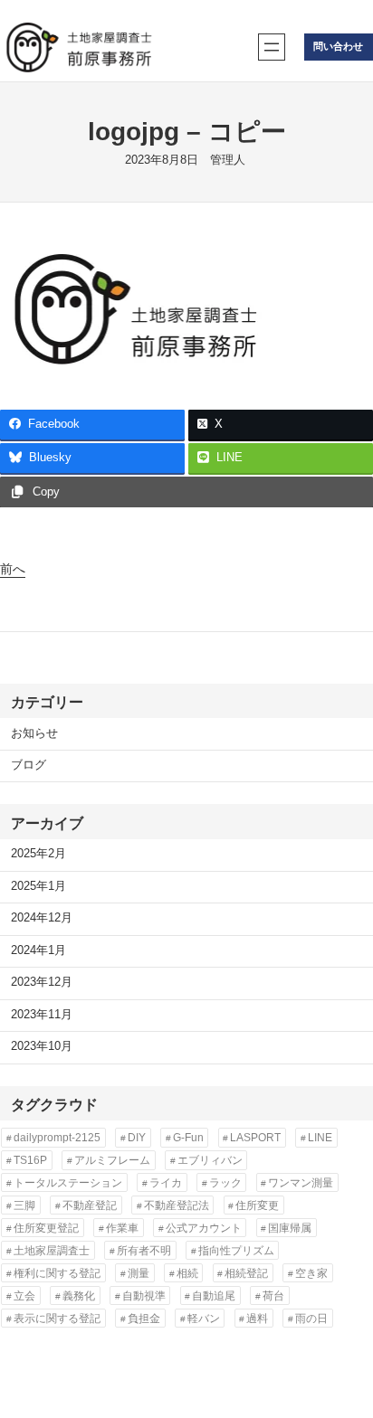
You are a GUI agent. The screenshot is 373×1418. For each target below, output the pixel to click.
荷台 (273, 1296)
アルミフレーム (112, 1160)
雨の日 (311, 1318)
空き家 (311, 1273)
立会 (24, 1296)
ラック (225, 1183)
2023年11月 (41, 1014)
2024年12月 (41, 918)
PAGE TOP (346, 1360)
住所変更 (257, 1205)
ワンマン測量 (300, 1183)
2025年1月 (38, 886)
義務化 (78, 1296)
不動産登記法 (176, 1205)
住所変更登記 (46, 1228)
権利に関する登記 (57, 1273)
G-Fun (188, 1137)
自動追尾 (213, 1296)
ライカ (165, 1183)
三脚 (24, 1205)
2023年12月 (41, 982)
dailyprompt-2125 (57, 1137)
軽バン (203, 1318)
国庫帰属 (289, 1228)
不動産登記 (89, 1205)
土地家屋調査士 (52, 1250)
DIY (137, 1137)
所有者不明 (144, 1250)
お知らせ (34, 733)
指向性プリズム (236, 1250)
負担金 (144, 1318)
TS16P (30, 1160)
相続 (187, 1273)
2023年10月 (41, 1046)
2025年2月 (38, 853)
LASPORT (255, 1137)
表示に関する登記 (57, 1318)
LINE (320, 1137)
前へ (12, 569)
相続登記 (246, 1273)
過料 (257, 1318)
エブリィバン (210, 1160)
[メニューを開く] (271, 47)
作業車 (122, 1228)
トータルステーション (68, 1183)
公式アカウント (204, 1228)
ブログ (28, 765)
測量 (138, 1273)
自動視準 (144, 1296)
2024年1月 (38, 950)
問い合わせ (338, 46)
